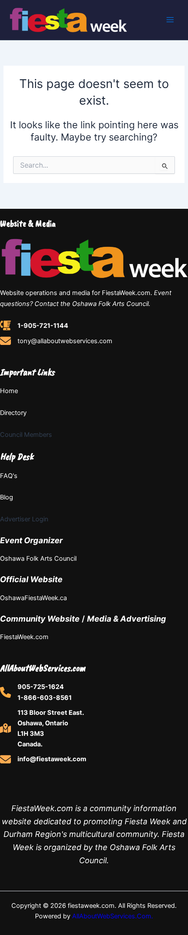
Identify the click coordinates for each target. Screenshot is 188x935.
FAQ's (8, 476)
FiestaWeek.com (24, 637)
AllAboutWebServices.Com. (112, 916)
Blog (6, 497)
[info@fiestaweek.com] (43, 759)
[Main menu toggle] (170, 20)
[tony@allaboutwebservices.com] (56, 340)
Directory (13, 413)
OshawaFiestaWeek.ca (33, 598)
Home (9, 391)
